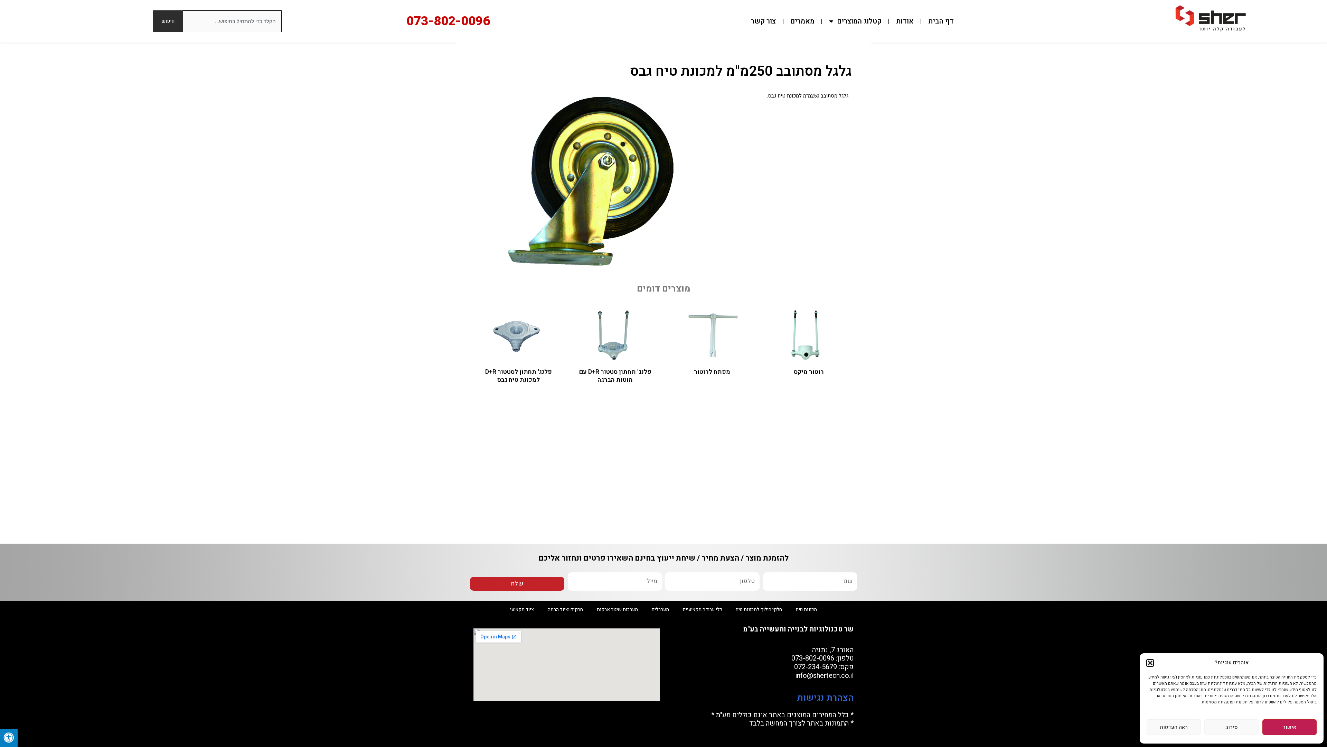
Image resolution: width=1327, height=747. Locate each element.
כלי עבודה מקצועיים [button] (702, 609)
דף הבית (941, 21)
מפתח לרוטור (712, 372)
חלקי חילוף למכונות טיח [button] (759, 609)
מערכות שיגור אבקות (617, 609)
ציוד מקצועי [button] (522, 609)
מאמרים (802, 21)
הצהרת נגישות (824, 697)
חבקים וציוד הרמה (565, 609)
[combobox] (232, 21)
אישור (1289, 727)
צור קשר (763, 21)
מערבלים (660, 609)
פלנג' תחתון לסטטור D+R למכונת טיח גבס (518, 376)
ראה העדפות (1174, 727)
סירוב (1231, 727)
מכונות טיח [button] (806, 609)
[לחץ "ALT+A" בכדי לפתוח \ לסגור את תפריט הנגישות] (9, 738)
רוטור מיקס (809, 372)
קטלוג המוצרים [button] (859, 21)
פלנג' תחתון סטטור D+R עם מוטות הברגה (615, 376)
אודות (905, 21)
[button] (1150, 663)
